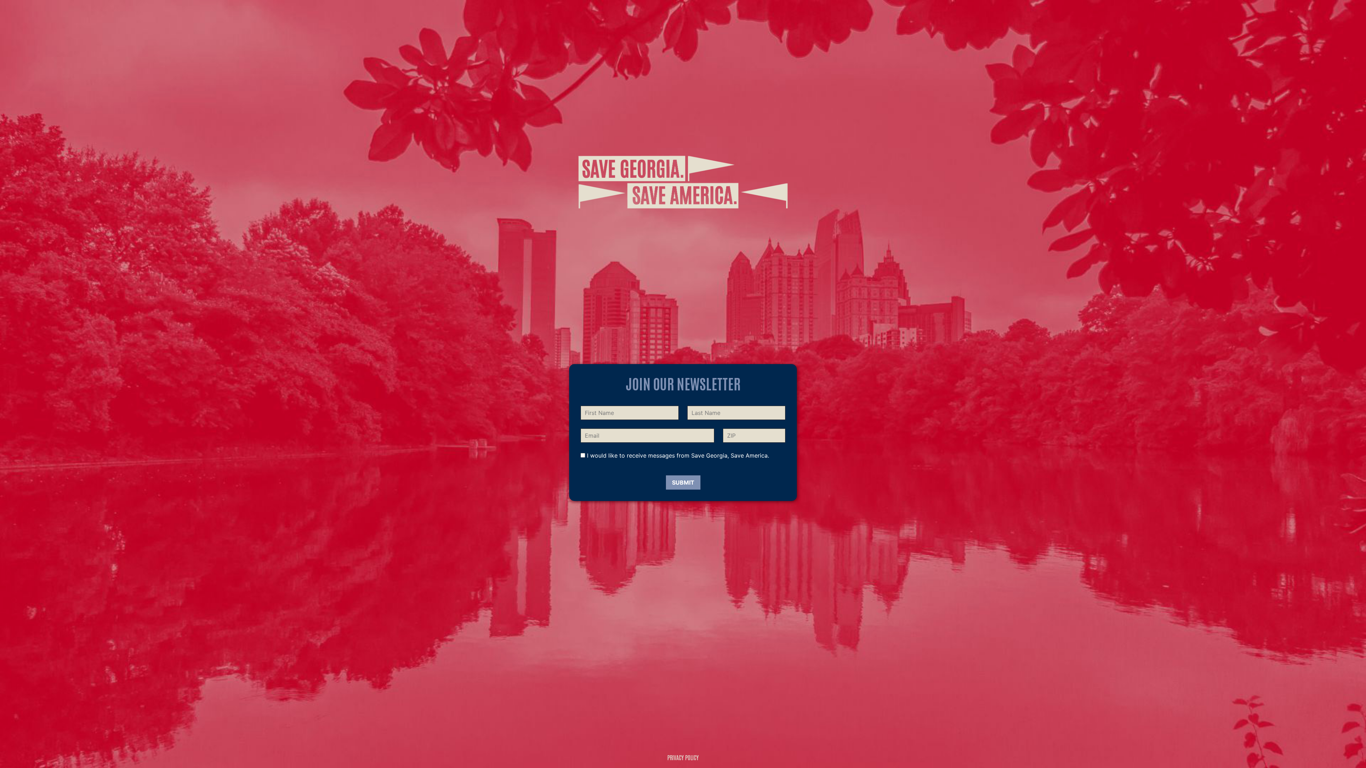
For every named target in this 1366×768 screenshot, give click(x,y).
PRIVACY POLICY (683, 757)
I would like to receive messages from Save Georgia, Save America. (677, 455)
